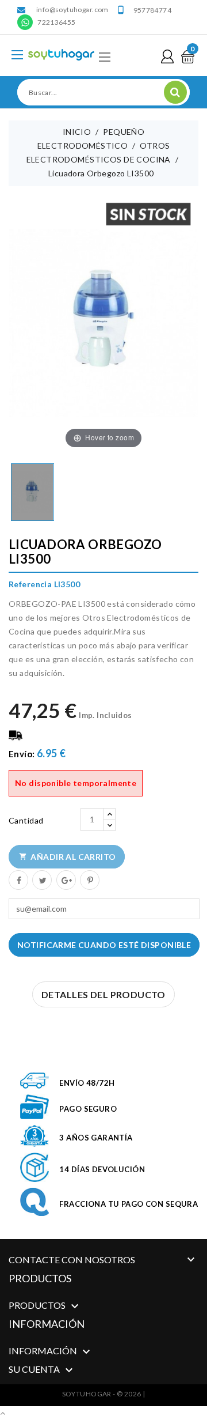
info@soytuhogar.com (72, 9)
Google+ (65, 879)
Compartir (17, 879)
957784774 (152, 10)
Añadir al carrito (67, 857)
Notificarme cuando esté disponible (104, 945)
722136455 (56, 22)
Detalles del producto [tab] (103, 994)
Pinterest (89, 879)
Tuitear (41, 879)
